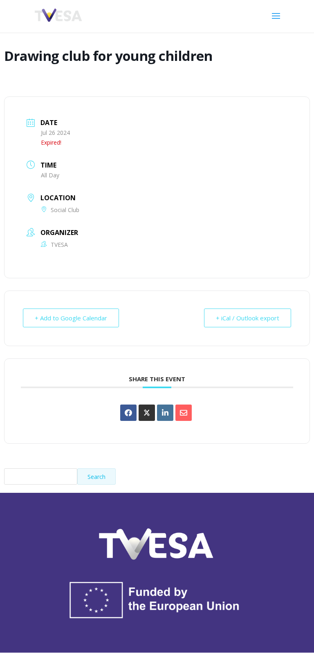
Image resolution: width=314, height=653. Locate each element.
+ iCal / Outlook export (247, 318)
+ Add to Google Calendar (71, 318)
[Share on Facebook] (128, 413)
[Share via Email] (183, 413)
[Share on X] (147, 413)
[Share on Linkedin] (165, 413)
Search (96, 477)
